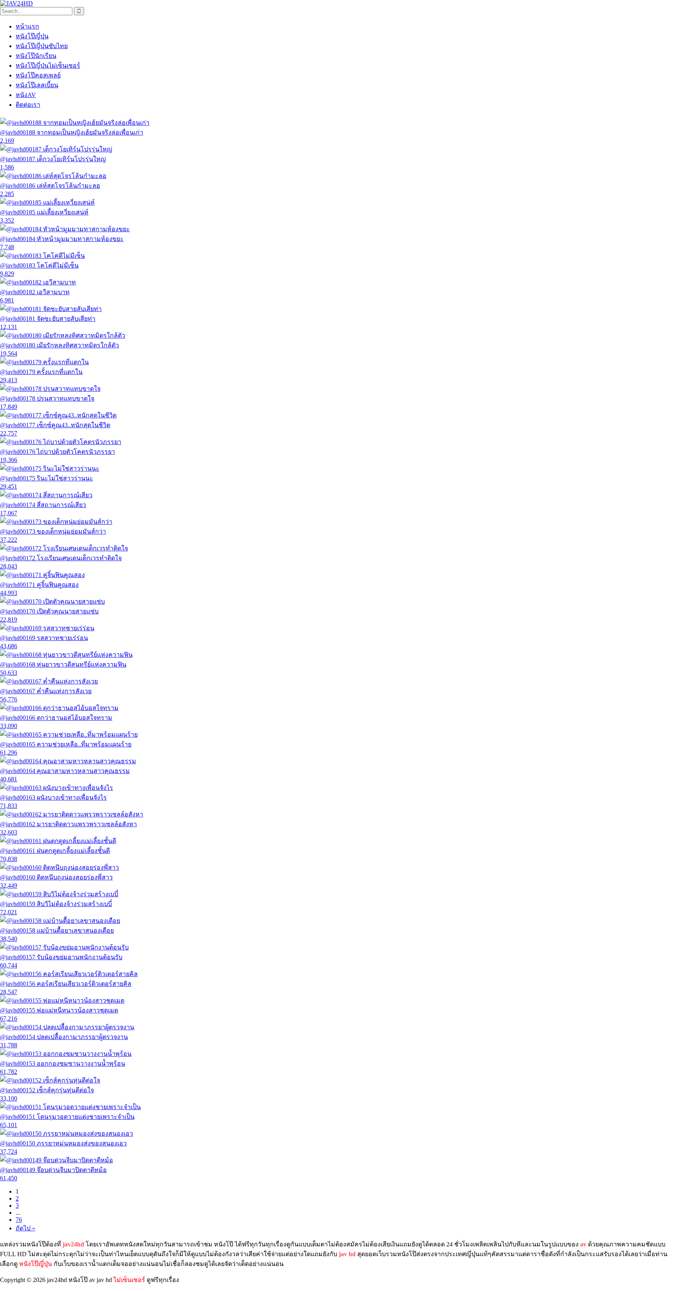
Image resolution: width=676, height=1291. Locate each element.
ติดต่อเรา (28, 104)
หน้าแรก (27, 26)
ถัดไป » (25, 1228)
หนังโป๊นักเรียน (36, 55)
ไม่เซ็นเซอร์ (129, 1280)
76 (19, 1219)
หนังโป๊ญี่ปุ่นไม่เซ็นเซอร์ (48, 65)
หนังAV (26, 95)
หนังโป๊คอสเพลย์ (38, 75)
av (583, 1244)
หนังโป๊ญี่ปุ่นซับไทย (42, 46)
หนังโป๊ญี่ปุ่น (32, 36)
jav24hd (73, 1244)
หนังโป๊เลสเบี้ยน (37, 85)
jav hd (347, 1254)
